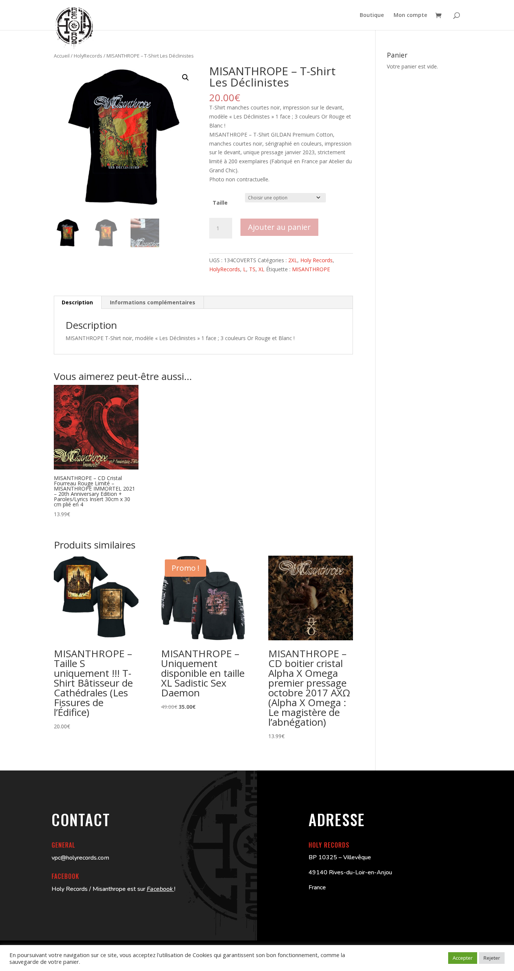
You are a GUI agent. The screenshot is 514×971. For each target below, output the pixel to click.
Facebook (160, 889)
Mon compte (410, 15)
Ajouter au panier (279, 227)
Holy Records (316, 260)
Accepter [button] (463, 957)
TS (252, 269)
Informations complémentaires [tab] (152, 302)
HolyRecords (88, 55)
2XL (292, 260)
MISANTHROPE (311, 269)
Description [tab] (77, 302)
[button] (185, 77)
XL (262, 269)
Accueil (62, 55)
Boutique (372, 15)
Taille (220, 202)
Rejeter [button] (492, 957)
